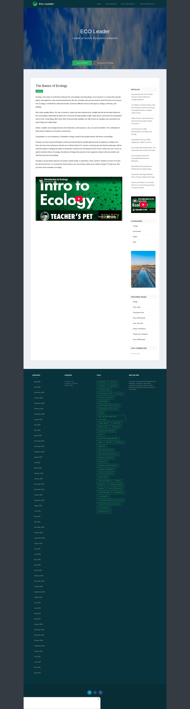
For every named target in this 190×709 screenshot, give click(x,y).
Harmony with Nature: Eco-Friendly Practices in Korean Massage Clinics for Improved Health (143, 185)
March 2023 (38, 435)
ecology (39, 91)
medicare (101, 446)
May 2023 (37, 430)
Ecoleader (132, 381)
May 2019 (37, 613)
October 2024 (38, 398)
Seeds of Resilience (139, 329)
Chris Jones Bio (138, 323)
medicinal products (105, 458)
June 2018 (37, 662)
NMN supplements (105, 481)
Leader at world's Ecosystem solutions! (95, 38)
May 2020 (37, 559)
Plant (134, 242)
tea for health (103, 508)
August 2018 (38, 651)
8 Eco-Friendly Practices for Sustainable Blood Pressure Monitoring (140, 158)
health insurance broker (108, 438)
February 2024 (38, 408)
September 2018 (39, 646)
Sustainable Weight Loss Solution (111, 500)
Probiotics (102, 485)
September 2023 (39, 414)
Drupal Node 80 (111, 4)
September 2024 (39, 403)
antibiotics (102, 382)
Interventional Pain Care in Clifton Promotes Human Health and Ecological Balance (142, 96)
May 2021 (37, 516)
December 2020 (39, 527)
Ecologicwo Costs (105, 393)
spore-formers (104, 492)
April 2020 (37, 565)
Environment (137, 231)
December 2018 (39, 629)
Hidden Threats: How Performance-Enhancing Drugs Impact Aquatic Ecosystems (142, 120)
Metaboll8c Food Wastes (107, 465)
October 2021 (38, 495)
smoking (101, 488)
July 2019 (37, 603)
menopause (102, 462)
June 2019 (37, 608)
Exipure (101, 413)
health (100, 435)
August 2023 (38, 419)
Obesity (118, 481)
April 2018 (37, 673)
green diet (117, 423)
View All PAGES (82, 63)
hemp (100, 442)
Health (135, 237)
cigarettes (113, 386)
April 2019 (37, 619)
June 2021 (37, 511)
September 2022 (39, 452)
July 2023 (37, 425)
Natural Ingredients (106, 469)
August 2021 (38, 506)
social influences (115, 488)
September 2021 (39, 500)
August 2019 (38, 597)
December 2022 (39, 441)
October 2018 (38, 640)
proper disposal (116, 485)
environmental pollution (107, 409)
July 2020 (37, 549)
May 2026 (37, 382)
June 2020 (37, 554)
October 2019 (38, 586)
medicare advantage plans (108, 454)
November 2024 (39, 392)
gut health (115, 427)
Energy (135, 302)
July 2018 (37, 656)
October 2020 (38, 532)
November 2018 (39, 635)
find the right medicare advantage (107, 418)
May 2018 (37, 667)
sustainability (103, 496)
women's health (104, 512)
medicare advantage (105, 450)
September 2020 (39, 538)
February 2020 (38, 576)
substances (118, 492)
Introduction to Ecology (105, 63)
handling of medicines (106, 431)
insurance (119, 442)
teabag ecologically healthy (109, 504)
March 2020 (38, 570)
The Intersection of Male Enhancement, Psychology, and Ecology (141, 131)
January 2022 (38, 479)
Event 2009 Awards (147, 4)
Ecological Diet (104, 390)
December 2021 (39, 484)
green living (103, 427)
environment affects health (109, 405)
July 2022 (37, 462)
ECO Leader (95, 31)
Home (99, 4)
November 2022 (39, 446)
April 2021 (37, 522)
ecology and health (105, 397)
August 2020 (38, 543)
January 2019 (38, 624)
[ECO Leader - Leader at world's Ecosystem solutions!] (43, 4)
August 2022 (38, 457)
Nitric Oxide (102, 477)
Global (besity (103, 423)
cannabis (101, 386)
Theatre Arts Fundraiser (140, 334)
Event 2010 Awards (127, 4)
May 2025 (37, 387)
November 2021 (39, 489)
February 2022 (38, 473)
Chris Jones (137, 307)
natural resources (105, 473)
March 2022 (38, 468)
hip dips (109, 442)
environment (103, 401)
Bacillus (113, 382)
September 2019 (39, 592)
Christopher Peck (138, 312)
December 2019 (39, 581)
